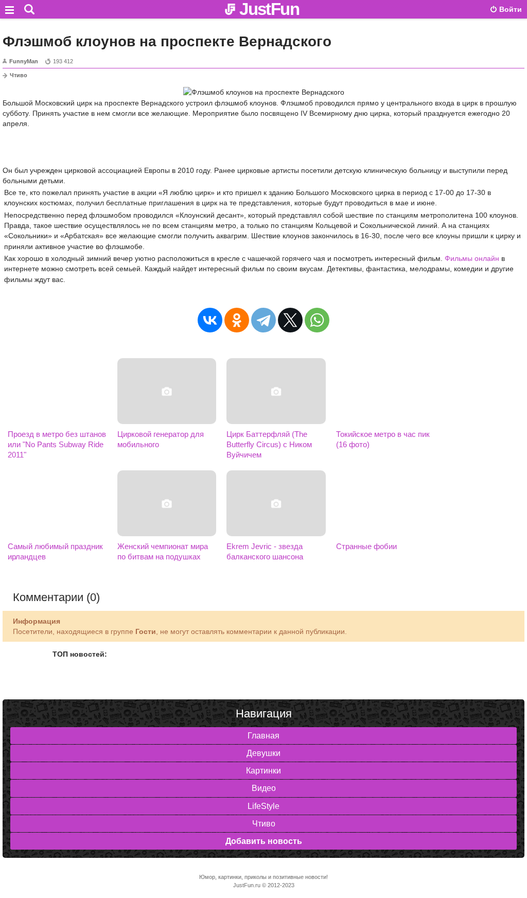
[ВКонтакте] (210, 320)
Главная (263, 735)
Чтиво (18, 75)
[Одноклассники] (236, 320)
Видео (264, 788)
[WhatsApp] (317, 320)
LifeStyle (263, 806)
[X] (290, 320)
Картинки (263, 770)
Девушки (263, 753)
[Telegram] (263, 320)
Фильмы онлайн (472, 258)
